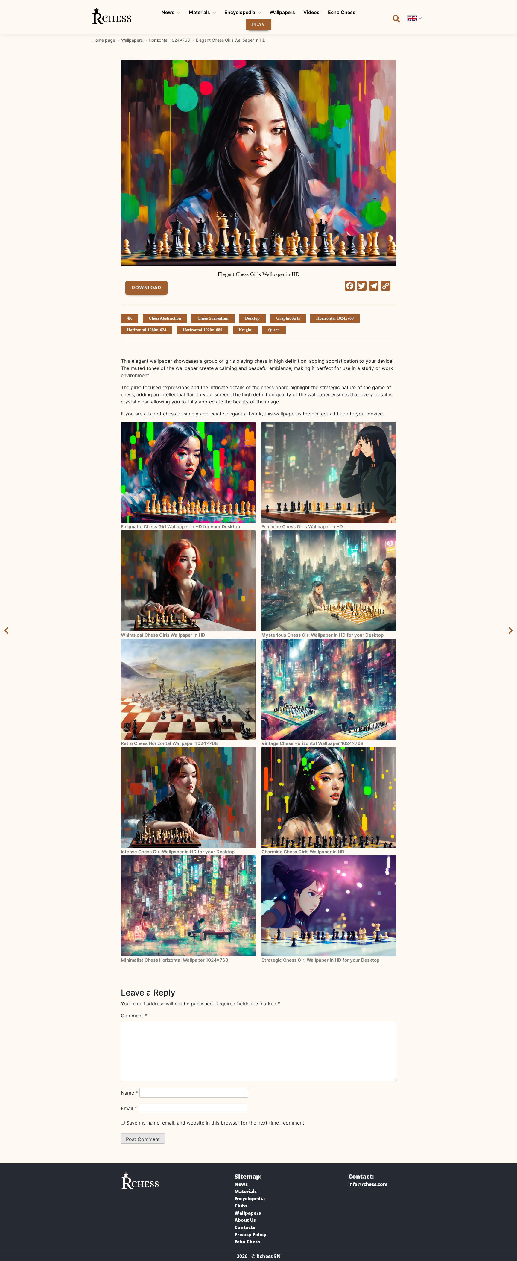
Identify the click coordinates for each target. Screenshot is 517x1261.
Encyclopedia (239, 12)
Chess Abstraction (165, 318)
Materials (199, 12)
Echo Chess (341, 12)
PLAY (258, 24)
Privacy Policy (250, 1234)
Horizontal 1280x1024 (146, 330)
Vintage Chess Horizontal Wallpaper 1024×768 (312, 743)
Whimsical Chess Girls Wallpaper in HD (163, 635)
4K (129, 318)
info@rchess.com (367, 1184)
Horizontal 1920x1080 (202, 330)
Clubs (241, 1206)
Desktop (252, 318)
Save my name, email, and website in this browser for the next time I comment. (215, 1123)
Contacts (245, 1227)
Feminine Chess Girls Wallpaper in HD (302, 526)
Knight (245, 330)
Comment (134, 1016)
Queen (274, 330)
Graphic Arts (288, 318)
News (168, 12)
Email (129, 1108)
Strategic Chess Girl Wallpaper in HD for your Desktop (320, 960)
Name (129, 1093)
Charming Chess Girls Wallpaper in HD (302, 852)
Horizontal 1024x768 (335, 318)
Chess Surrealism (213, 318)
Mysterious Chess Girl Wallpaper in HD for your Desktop (322, 635)
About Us (245, 1220)
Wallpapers (282, 12)
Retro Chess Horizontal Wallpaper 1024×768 (169, 743)
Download (146, 287)
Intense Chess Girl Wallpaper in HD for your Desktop (178, 852)
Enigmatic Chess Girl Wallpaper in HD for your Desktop (180, 526)
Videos (311, 12)
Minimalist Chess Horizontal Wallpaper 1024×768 (174, 960)
